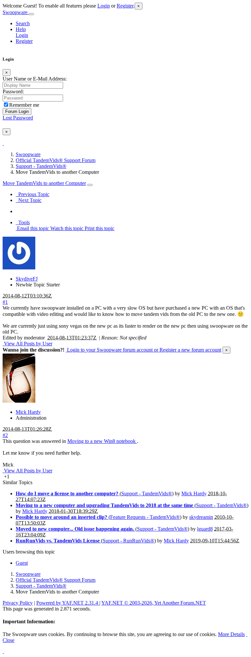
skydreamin (201, 517)
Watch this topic (66, 228)
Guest (22, 563)
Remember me (24, 105)
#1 (5, 302)
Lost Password (18, 117)
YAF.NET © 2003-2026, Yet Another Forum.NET (153, 603)
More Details (231, 634)
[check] (3, 143)
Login (103, 6)
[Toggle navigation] (31, 14)
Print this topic (98, 228)
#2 (5, 435)
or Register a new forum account (187, 350)
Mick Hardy (28, 412)
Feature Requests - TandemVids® (145, 517)
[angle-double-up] (3, 651)
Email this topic (32, 228)
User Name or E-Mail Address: (35, 79)
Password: (13, 91)
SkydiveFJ (27, 279)
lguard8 (205, 529)
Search (23, 23)
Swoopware (16, 12)
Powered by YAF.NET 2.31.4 (67, 603)
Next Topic (29, 200)
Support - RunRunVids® (128, 540)
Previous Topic (32, 194)
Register (125, 6)
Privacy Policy (18, 603)
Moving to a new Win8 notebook (102, 441)
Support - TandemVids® (41, 166)
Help (21, 29)
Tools (23, 222)
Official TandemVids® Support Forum (55, 160)
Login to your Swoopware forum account (109, 350)
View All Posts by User (27, 343)
